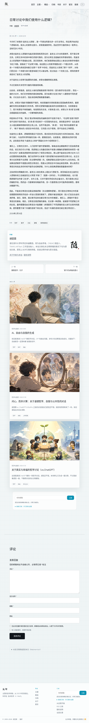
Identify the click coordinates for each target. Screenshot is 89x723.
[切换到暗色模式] (85, 719)
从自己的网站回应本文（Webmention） (27, 649)
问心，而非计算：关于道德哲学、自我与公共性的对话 (39, 401)
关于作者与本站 (16, 255)
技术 (19, 347)
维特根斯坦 (44, 223)
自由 (24, 347)
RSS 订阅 (60, 706)
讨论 (29, 223)
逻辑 (35, 223)
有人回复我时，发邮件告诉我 (21, 630)
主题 (36, 692)
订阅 (70, 498)
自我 (19, 416)
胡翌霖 (16, 26)
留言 (36, 704)
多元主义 (25, 484)
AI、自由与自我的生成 (23, 332)
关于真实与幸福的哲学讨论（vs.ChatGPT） (34, 469)
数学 (22, 223)
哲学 (16, 223)
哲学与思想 (24, 26)
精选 (36, 695)
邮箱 (12, 606)
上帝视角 (25, 416)
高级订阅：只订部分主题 (24, 506)
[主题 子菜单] (41, 4)
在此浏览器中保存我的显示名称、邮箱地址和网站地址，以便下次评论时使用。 (38, 626)
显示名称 (13, 596)
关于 (36, 701)
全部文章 (60, 712)
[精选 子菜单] (48, 4)
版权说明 (27, 255)
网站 (11, 616)
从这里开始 (61, 703)
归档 (36, 698)
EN (82, 4)
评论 (12, 569)
